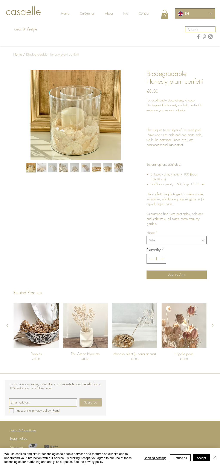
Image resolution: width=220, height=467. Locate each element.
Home (17, 54)
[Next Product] (212, 325)
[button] (148, 13)
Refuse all (180, 458)
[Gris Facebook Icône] (198, 36)
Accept (201, 458)
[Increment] (162, 258)
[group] (110, 334)
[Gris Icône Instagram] (210, 36)
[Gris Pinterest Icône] (204, 36)
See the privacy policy (88, 461)
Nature (152, 232)
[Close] (214, 458)
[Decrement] (150, 258)
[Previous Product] (7, 325)
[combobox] (177, 240)
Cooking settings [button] (155, 458)
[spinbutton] (156, 258)
